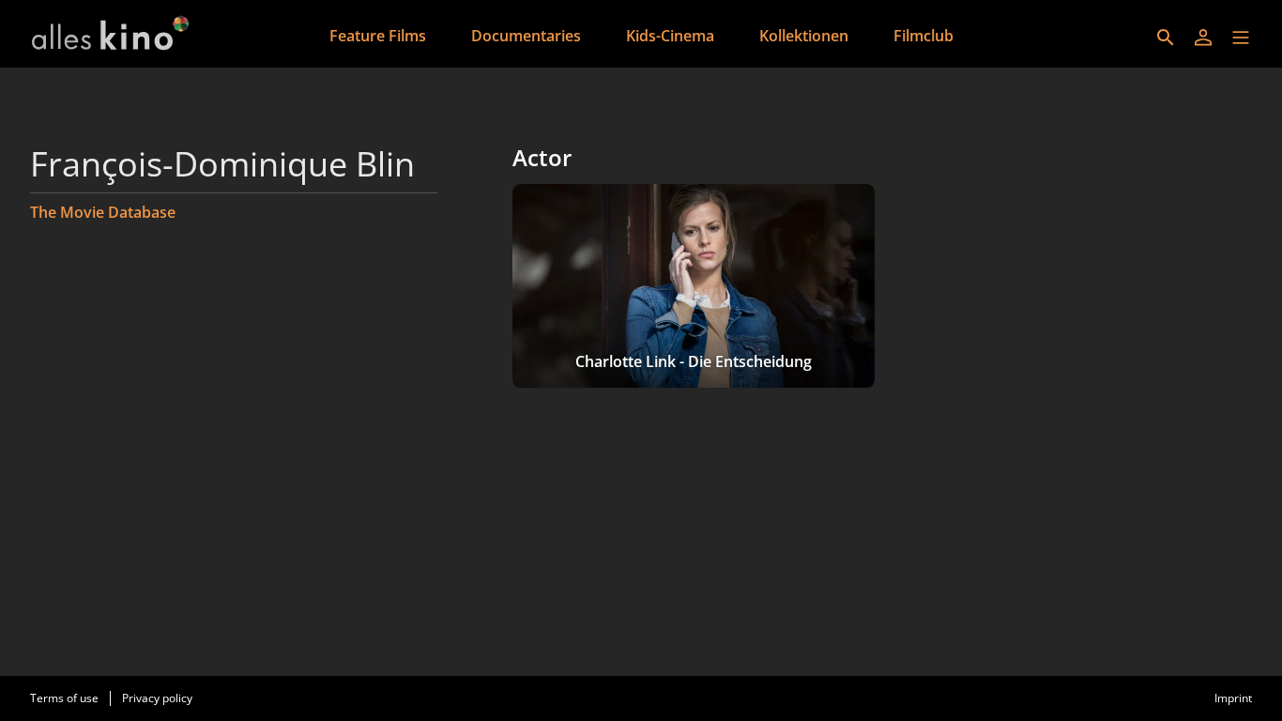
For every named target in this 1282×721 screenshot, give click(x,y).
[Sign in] (1203, 37)
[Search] (1165, 37)
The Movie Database (103, 212)
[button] (1240, 37)
